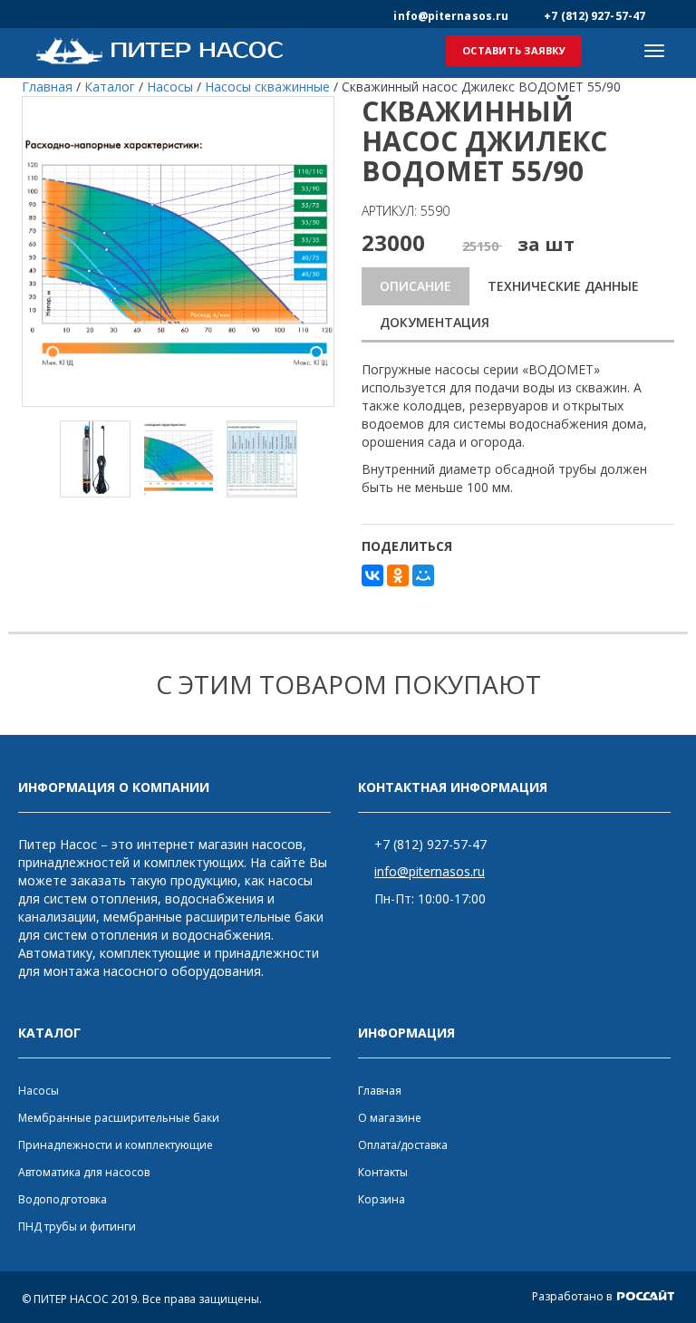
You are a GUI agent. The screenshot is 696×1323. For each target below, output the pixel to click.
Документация (434, 322)
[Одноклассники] (398, 575)
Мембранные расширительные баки (118, 1117)
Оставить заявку (514, 50)
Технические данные (563, 286)
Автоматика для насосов (84, 1172)
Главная (379, 1090)
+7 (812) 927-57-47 (430, 844)
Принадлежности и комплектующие (115, 1145)
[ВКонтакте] (372, 575)
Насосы (38, 1090)
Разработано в (573, 1296)
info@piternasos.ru (429, 871)
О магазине (389, 1117)
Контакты (383, 1172)
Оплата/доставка (403, 1145)
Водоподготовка (62, 1199)
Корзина (381, 1199)
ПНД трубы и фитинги (77, 1226)
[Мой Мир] (423, 575)
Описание (415, 286)
